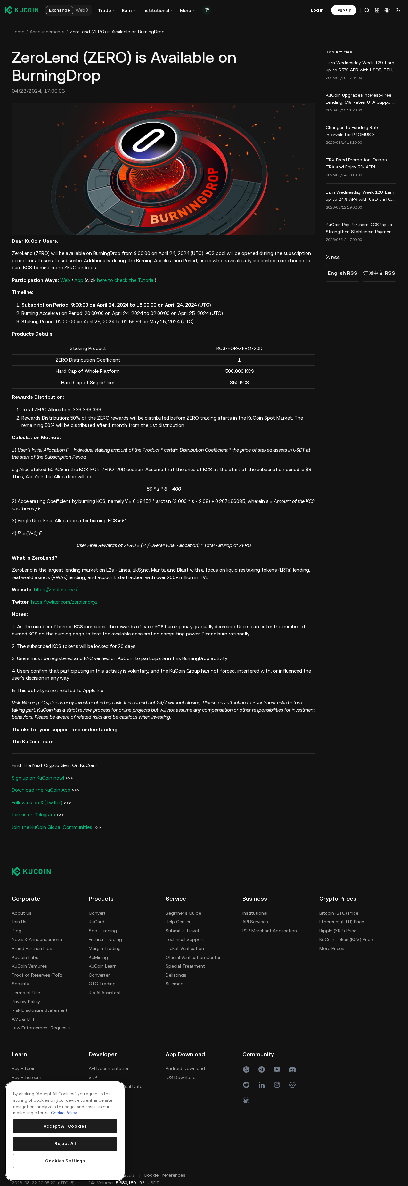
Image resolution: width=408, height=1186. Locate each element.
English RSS (342, 273)
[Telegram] (261, 1069)
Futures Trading (105, 939)
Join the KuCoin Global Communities (52, 827)
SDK (93, 1077)
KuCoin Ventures (29, 966)
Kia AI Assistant (105, 992)
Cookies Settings (65, 1160)
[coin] (246, 1100)
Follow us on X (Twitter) (37, 802)
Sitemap (175, 983)
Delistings (176, 974)
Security (20, 983)
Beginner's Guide (183, 913)
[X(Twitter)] (246, 1069)
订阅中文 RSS (379, 273)
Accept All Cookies (65, 1126)
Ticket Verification (185, 948)
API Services (255, 921)
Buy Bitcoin (24, 1068)
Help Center (178, 921)
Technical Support (185, 939)
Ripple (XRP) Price (337, 930)
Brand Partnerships (32, 948)
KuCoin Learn (103, 966)
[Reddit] (246, 1085)
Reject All (65, 1143)
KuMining (98, 957)
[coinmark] (292, 1085)
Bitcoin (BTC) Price (338, 913)
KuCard (96, 921)
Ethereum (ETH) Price (341, 921)
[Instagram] (277, 1085)
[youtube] (277, 1069)
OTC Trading (102, 983)
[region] (65, 1131)
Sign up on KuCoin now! (38, 778)
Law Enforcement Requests (41, 1027)
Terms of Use (26, 992)
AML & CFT (23, 1019)
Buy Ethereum (26, 1077)
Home (18, 31)
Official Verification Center (193, 957)
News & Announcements (37, 939)
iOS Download (181, 1077)
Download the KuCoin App (41, 790)
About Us (21, 913)
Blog (16, 930)
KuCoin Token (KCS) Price (346, 939)
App (78, 280)
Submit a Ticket (183, 930)
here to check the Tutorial (126, 280)
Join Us (19, 921)
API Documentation (109, 1068)
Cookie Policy (64, 1112)
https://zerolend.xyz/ (55, 589)
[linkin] (261, 1085)
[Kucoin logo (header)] (21, 10)
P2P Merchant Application (269, 930)
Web (65, 280)
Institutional (254, 913)
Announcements (47, 31)
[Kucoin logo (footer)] (35, 871)
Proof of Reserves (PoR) (37, 974)
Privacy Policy (26, 1001)
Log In (317, 9)
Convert (97, 913)
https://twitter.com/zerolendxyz (64, 602)
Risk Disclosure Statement (40, 1010)
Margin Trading (105, 948)
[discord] (292, 1069)
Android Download (185, 1068)
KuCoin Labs (25, 957)
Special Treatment (185, 966)
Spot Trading (103, 930)
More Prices (331, 948)
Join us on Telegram (33, 814)
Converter (99, 974)
